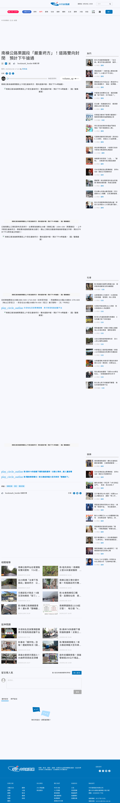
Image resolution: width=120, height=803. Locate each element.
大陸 (81, 12)
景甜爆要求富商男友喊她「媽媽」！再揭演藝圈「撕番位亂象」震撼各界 (89, 529)
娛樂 (58, 12)
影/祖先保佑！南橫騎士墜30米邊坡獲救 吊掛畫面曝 (50, 571)
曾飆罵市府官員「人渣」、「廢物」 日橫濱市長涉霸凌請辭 (89, 161)
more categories (100, 12)
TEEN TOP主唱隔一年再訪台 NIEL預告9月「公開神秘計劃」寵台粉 (89, 561)
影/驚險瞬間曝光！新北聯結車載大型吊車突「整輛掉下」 (50, 646)
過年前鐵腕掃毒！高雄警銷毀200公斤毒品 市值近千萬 (50, 658)
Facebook (100, 771)
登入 (109, 12)
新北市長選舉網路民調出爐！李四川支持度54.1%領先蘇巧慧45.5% (89, 204)
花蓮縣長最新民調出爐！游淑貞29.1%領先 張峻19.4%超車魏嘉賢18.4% (89, 139)
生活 (69, 12)
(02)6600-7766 (98, 793)
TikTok (109, 771)
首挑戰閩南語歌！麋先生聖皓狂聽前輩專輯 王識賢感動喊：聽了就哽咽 (89, 463)
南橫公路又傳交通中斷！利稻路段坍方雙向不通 (50, 584)
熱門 (40, 12)
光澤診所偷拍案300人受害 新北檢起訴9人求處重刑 (89, 308)
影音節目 (40, 790)
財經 (103, 120)
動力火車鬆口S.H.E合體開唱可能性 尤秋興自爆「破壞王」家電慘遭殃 (89, 518)
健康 (23, 795)
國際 (75, 12)
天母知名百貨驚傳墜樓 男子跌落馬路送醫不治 (9, 633)
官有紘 (24, 69)
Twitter (97, 771)
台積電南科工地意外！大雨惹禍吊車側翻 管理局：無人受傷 (89, 297)
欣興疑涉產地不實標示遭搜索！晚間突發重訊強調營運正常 (89, 117)
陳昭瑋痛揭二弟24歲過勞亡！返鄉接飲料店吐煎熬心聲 (89, 550)
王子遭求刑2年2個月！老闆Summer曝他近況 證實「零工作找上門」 (89, 496)
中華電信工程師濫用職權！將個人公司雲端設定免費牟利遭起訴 (89, 352)
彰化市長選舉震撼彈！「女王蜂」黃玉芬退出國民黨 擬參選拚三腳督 (89, 62)
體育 (63, 12)
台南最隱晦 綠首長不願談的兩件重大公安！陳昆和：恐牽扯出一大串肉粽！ (89, 363)
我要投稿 (74, 798)
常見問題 (74, 790)
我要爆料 (74, 795)
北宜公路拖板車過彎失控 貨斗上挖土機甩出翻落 (89, 341)
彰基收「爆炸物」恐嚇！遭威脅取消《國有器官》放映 (9, 646)
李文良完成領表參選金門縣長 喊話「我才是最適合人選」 (89, 128)
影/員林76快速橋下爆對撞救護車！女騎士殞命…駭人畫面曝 (50, 633)
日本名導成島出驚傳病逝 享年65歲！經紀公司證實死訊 (89, 172)
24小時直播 (40, 788)
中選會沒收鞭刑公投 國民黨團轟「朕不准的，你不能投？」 (89, 95)
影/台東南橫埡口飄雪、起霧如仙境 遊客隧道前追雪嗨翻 (50, 596)
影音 (86, 12)
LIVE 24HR (14, 12)
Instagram (103, 771)
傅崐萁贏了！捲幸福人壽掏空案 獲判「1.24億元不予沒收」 (89, 73)
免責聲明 (57, 798)
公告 (72, 788)
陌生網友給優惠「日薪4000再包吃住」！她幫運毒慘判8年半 (89, 374)
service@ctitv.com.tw (103, 801)
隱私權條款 (57, 795)
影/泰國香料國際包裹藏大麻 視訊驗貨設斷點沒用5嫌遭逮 (89, 286)
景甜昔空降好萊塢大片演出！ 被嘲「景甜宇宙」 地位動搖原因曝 (89, 507)
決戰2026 (27, 12)
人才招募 (57, 790)
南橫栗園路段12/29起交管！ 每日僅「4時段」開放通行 (50, 609)
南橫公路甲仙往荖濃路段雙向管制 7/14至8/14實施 (9, 571)
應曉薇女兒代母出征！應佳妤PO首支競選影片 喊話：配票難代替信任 (89, 84)
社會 (52, 12)
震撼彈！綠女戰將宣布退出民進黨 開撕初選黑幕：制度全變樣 (89, 182)
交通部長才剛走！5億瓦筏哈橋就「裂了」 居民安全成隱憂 (9, 596)
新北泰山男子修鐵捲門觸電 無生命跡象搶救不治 (89, 385)
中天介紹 (57, 788)
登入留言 (76, 673)
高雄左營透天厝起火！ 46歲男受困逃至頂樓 (9, 658)
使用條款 (57, 793)
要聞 (46, 12)
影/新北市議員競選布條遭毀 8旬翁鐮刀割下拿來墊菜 (89, 319)
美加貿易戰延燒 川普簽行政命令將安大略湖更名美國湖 (89, 150)
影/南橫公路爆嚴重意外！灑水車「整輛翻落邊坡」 (9, 609)
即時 (35, 12)
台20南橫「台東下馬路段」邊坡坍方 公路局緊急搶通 (9, 584)
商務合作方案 (58, 801)
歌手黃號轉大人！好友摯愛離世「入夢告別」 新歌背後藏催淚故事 (89, 539)
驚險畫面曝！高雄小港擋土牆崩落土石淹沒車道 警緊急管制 (89, 330)
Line (106, 771)
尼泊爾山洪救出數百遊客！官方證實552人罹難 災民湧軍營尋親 (89, 193)
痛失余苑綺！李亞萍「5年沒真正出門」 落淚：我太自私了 (89, 485)
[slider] (27, 78)
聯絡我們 (74, 793)
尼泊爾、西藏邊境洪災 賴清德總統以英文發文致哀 (89, 106)
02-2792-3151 (101, 798)
